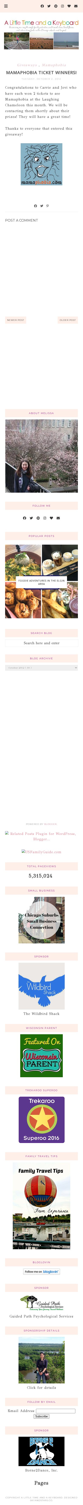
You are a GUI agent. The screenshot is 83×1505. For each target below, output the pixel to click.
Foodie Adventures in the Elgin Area (42, 582)
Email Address (22, 1411)
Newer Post (15, 320)
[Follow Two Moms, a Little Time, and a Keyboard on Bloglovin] (41, 1274)
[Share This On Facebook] (35, 206)
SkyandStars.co (41, 1500)
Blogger (50, 824)
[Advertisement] (41, 371)
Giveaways (28, 65)
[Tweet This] (42, 206)
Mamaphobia (54, 65)
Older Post (68, 320)
